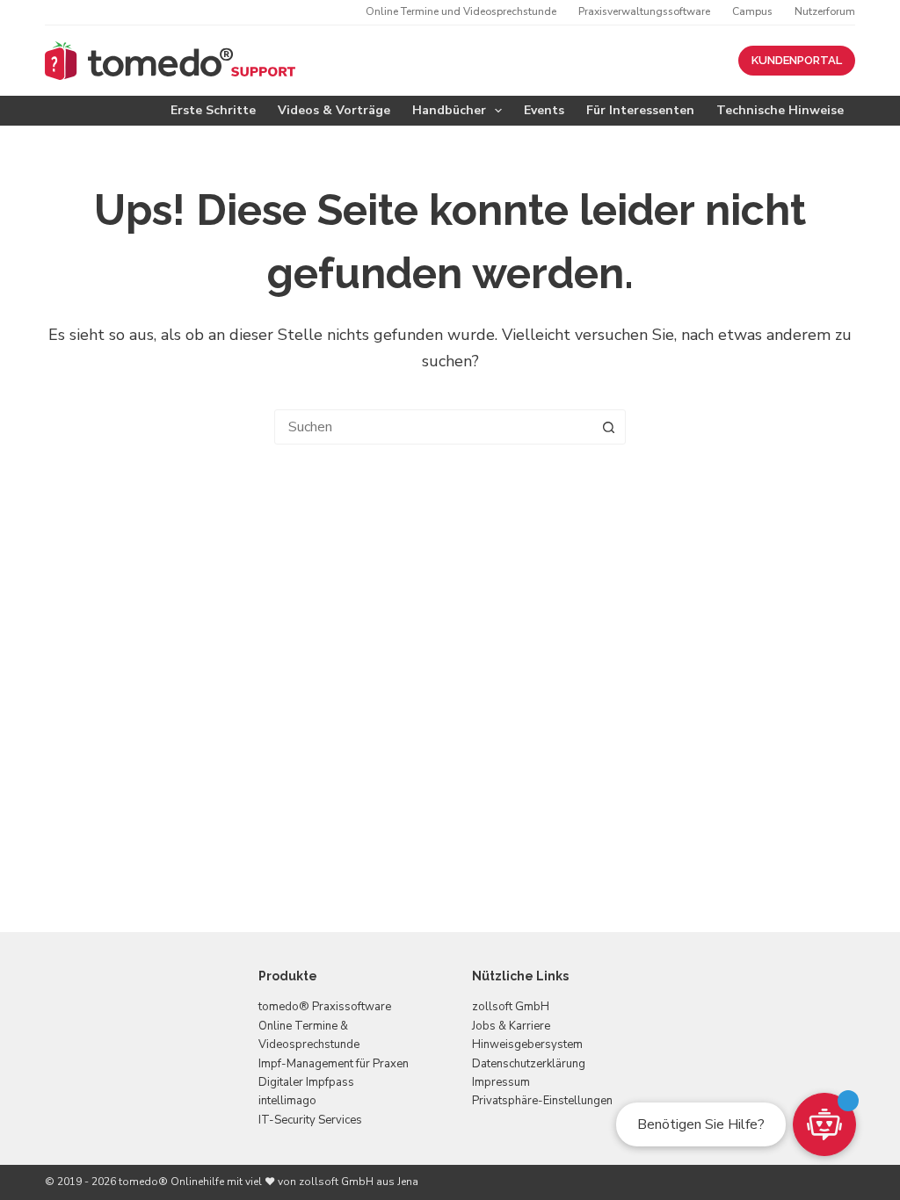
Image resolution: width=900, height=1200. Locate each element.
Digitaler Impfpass (306, 1082)
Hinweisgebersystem (527, 1044)
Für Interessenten (640, 110)
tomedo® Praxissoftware (324, 1007)
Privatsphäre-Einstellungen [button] (542, 1101)
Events (544, 110)
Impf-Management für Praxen (333, 1064)
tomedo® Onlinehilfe (171, 1182)
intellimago (287, 1101)
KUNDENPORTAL (796, 60)
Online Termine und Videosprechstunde (461, 11)
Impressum (501, 1082)
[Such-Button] (608, 427)
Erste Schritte (213, 110)
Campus (752, 11)
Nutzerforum (825, 11)
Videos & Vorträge (334, 110)
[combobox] (433, 427)
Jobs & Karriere (511, 1026)
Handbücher (449, 110)
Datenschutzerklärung (528, 1064)
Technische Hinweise (780, 110)
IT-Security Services (310, 1120)
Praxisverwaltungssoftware (644, 11)
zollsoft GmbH (510, 1007)
